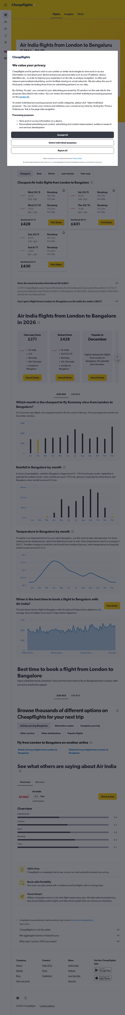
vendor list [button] (24, 96)
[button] (62, 135)
